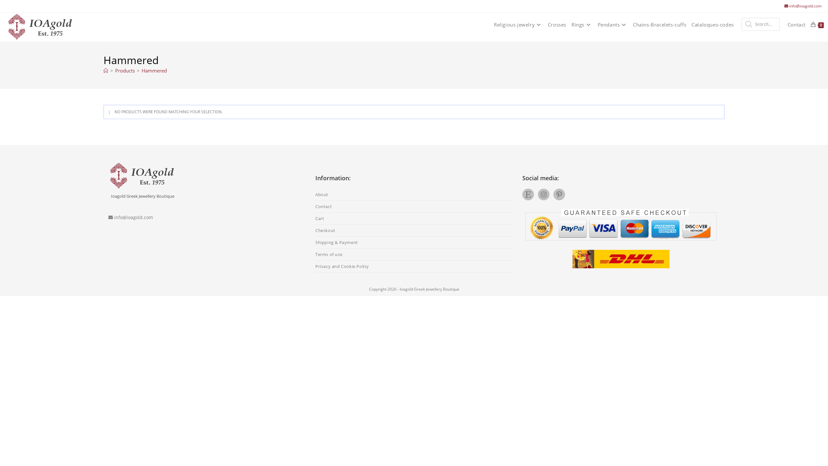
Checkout (325, 230)
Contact (323, 206)
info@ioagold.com (805, 6)
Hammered (154, 70)
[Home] (106, 70)
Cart (319, 218)
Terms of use (328, 254)
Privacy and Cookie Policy (342, 266)
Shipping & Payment (336, 242)
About (321, 194)
